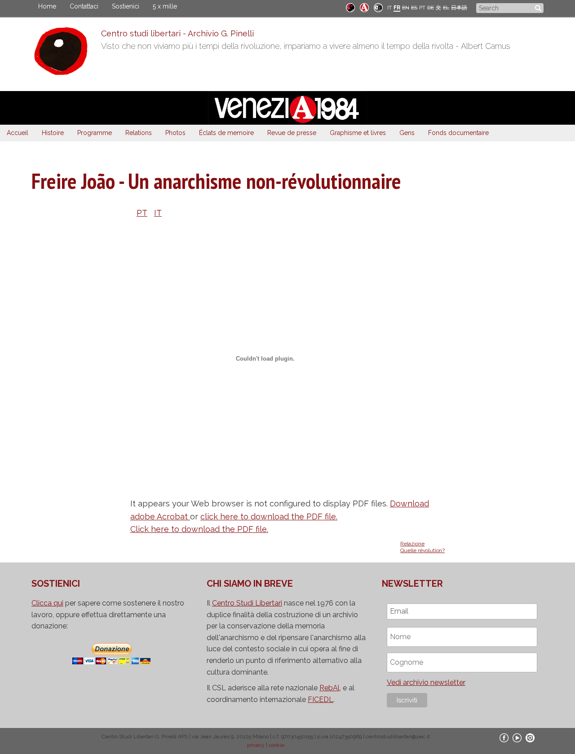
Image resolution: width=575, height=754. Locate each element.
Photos (175, 132)
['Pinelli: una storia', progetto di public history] (350, 7)
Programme (94, 132)
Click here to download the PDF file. (199, 529)
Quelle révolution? (422, 550)
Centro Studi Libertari (247, 603)
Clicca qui (47, 603)
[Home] (66, 53)
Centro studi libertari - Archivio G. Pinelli (177, 33)
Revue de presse (291, 132)
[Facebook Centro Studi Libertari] (504, 737)
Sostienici (125, 6)
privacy (256, 745)
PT (422, 7)
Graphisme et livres (358, 132)
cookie (276, 745)
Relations (138, 132)
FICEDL (320, 699)
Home (47, 6)
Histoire (53, 132)
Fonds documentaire (458, 132)
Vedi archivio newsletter (426, 682)
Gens (407, 132)
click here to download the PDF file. (268, 516)
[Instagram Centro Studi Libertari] (530, 737)
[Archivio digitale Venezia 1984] (364, 7)
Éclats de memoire (226, 132)
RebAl (329, 688)
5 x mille (165, 6)
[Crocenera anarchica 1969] (378, 7)
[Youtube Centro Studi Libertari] (517, 737)
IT (389, 7)
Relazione (412, 543)
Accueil (17, 132)
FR (397, 7)
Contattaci (84, 6)
